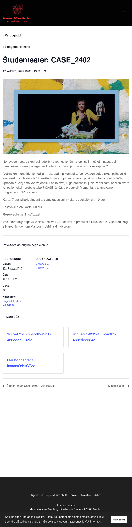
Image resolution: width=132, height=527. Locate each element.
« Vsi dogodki (12, 35)
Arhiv (97, 495)
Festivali (17, 301)
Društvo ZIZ (42, 263)
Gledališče (8, 304)
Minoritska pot (117, 386)
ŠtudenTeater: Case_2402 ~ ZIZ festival (30, 386)
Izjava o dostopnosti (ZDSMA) (49, 495)
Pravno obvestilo (80, 495)
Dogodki (7, 301)
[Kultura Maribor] (17, 12)
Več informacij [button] (93, 521)
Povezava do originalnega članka (25, 245)
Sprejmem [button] (119, 519)
